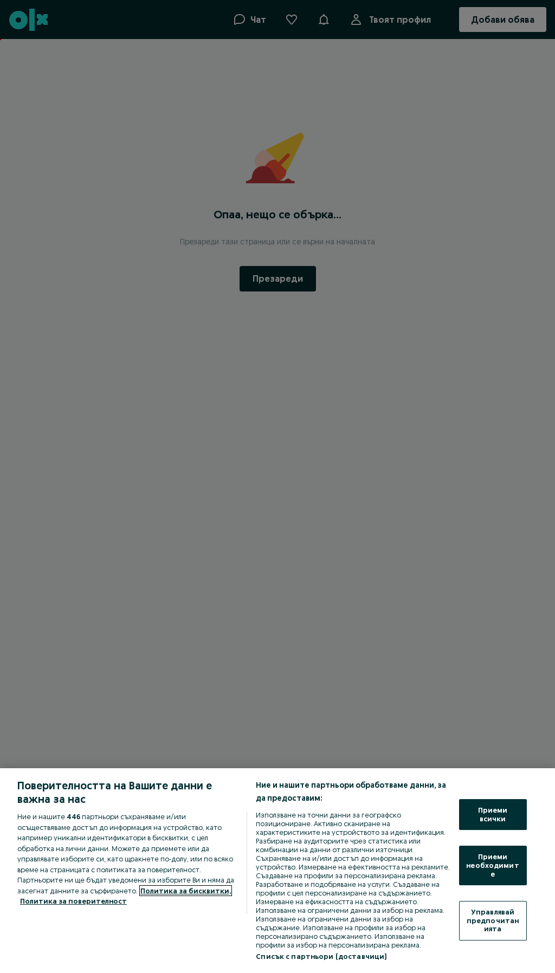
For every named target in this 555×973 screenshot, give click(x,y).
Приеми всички (493, 814)
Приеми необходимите (492, 865)
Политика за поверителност (73, 901)
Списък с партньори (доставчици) (321, 956)
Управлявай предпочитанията (493, 920)
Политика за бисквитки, (185, 890)
